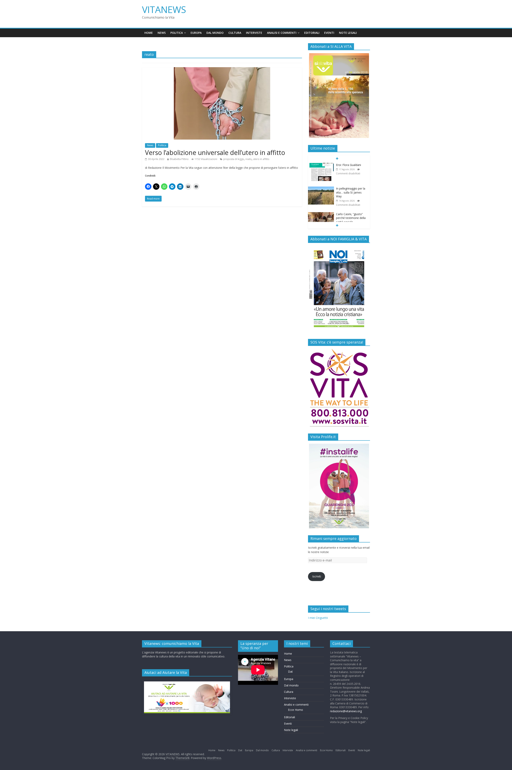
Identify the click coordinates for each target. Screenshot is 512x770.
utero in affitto (261, 159)
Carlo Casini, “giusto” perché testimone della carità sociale (351, 194)
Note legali (348, 33)
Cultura (234, 33)
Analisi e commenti (281, 33)
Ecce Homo (295, 710)
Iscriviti (316, 576)
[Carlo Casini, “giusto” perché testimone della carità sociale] (321, 191)
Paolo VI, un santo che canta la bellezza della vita (350, 220)
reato (248, 159)
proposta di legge (233, 159)
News (162, 33)
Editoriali (311, 33)
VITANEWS (164, 9)
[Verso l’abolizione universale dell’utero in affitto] (222, 69)
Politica (176, 33)
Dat (290, 671)
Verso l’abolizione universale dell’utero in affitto (215, 152)
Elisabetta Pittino (179, 159)
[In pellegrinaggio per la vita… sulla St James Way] (321, 165)
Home (148, 33)
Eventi (329, 33)
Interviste (254, 33)
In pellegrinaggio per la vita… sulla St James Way (350, 169)
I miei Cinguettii (318, 618)
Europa (196, 33)
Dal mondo (215, 33)
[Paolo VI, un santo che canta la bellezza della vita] (321, 216)
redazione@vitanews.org (346, 711)
